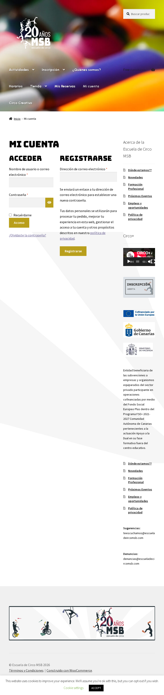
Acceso (19, 222)
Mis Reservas (64, 86)
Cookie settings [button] (73, 688)
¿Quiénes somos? (86, 70)
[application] (139, 257)
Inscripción (50, 70)
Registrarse (73, 251)
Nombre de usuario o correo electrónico (29, 172)
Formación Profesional (136, 186)
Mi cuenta (91, 86)
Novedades (135, 177)
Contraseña (27, 194)
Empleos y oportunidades (138, 205)
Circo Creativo (20, 103)
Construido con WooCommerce (69, 670)
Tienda (35, 86)
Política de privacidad (135, 217)
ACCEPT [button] (96, 688)
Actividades (19, 70)
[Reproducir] (129, 261)
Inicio (17, 119)
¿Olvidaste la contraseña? (27, 235)
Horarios (16, 86)
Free (134, 69)
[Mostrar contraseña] (49, 203)
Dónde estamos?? (140, 170)
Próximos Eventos (140, 196)
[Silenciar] (150, 261)
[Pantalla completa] (153, 261)
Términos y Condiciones (26, 670)
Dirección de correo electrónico (88, 169)
